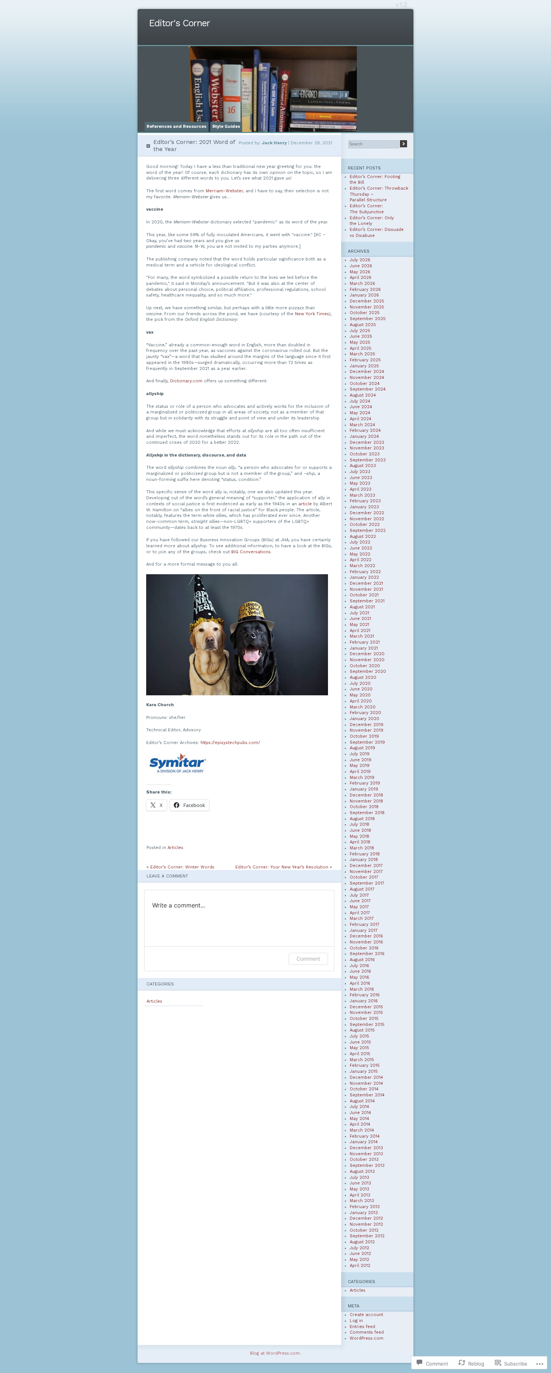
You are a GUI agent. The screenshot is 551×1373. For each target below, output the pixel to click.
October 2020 (365, 665)
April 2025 (360, 348)
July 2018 (359, 824)
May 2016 (359, 977)
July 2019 (360, 754)
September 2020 (368, 671)
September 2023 (368, 460)
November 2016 (366, 942)
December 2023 (367, 442)
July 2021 (359, 613)
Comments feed (367, 1332)
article (305, 504)
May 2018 (359, 836)
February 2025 (365, 360)
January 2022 (364, 577)
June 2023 (361, 477)
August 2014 (362, 1101)
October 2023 (365, 454)
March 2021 (362, 636)
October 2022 (365, 524)
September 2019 (367, 742)
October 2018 (364, 806)
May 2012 (359, 1259)
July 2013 (359, 1177)
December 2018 (366, 795)
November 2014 (366, 1083)
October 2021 (364, 595)
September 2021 (367, 601)
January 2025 (364, 366)
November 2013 (366, 1153)
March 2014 (362, 1130)
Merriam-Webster (224, 191)
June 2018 (360, 830)
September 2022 (368, 530)
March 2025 (362, 354)
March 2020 (363, 707)
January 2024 (364, 436)
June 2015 (360, 1042)
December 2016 (366, 936)
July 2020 (360, 683)
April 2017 (360, 912)
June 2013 (360, 1183)
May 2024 (360, 412)
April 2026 (360, 277)
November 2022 (367, 519)
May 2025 (360, 342)
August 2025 (363, 324)
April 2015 (360, 1053)
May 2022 (360, 554)
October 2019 (364, 736)
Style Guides (226, 126)
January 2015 (364, 1071)
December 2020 (367, 653)
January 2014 (364, 1141)
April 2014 (360, 1124)
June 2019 (360, 760)
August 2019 (362, 748)
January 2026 (364, 295)
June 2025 (361, 336)
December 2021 (366, 583)
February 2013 (365, 1206)
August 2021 (362, 607)
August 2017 (362, 889)
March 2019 (362, 777)
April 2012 (360, 1265)
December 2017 (366, 865)
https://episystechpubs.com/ (230, 742)
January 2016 (364, 1001)
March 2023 (362, 495)
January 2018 (364, 859)
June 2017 (360, 900)
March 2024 (362, 424)
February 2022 (365, 571)
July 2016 (359, 965)
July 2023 (360, 471)
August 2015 (362, 1030)
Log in (356, 1320)
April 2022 (360, 559)
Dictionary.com (186, 381)
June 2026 (361, 266)
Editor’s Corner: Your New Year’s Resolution (281, 867)
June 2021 (360, 618)
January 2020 (364, 718)
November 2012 (366, 1224)
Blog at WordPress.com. (275, 1353)
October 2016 (364, 948)
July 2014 (359, 1106)
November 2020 (367, 659)
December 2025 (367, 301)
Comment (308, 958)
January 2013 (364, 1212)
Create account (366, 1314)
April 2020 (361, 701)
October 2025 (365, 312)
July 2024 (360, 401)
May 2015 (359, 1047)
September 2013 (367, 1165)
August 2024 (363, 395)
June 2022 (361, 548)
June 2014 (360, 1112)
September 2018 (367, 812)
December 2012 (366, 1218)
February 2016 (365, 995)
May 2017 (359, 906)
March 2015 (362, 1059)
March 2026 (362, 283)
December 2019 (366, 724)
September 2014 (367, 1095)
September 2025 (368, 318)
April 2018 (360, 842)
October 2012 (364, 1230)
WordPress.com (366, 1338)
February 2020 (365, 712)
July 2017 (359, 895)
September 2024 (368, 389)
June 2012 (360, 1253)
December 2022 (367, 513)
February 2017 (364, 924)
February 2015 (365, 1065)
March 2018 (362, 848)
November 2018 (366, 801)
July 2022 (360, 542)
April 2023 (360, 489)
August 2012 (362, 1242)
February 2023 (365, 501)
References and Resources (177, 126)
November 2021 (366, 589)
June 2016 (360, 971)
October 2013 (364, 1159)
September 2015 (367, 1024)
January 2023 (364, 507)
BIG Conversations (251, 551)
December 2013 (366, 1147)
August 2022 (363, 536)
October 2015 (364, 1018)
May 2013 (359, 1189)
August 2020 (363, 677)
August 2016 (362, 959)
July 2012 (359, 1248)
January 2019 (364, 789)
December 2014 (366, 1077)
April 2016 (360, 983)
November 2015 (366, 1012)
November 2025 (367, 307)
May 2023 (360, 483)
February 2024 (365, 430)
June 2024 (361, 406)
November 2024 (367, 377)
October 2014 (364, 1089)
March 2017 (362, 918)
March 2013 (362, 1200)
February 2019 (365, 783)
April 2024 (360, 418)
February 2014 (365, 1136)
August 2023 (363, 465)
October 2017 (364, 877)
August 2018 (362, 818)
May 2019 (360, 765)
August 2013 (362, 1171)
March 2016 (362, 989)
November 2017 (366, 871)
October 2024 (365, 383)
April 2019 (360, 771)
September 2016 (367, 953)
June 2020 (361, 689)
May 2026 (360, 272)
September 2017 (367, 883)
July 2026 (360, 260)
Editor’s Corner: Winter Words (182, 867)
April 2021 (360, 630)
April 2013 (360, 1195)
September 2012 (367, 1236)
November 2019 (366, 730)
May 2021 (359, 624)
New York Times (312, 313)
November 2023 (367, 448)
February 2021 (365, 642)
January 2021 (364, 648)
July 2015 (359, 1036)
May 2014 (359, 1118)
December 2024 (367, 371)
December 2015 (366, 1007)
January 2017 (363, 930)
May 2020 (360, 695)
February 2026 (365, 289)
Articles (175, 847)
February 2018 (365, 854)
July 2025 (360, 330)
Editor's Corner (179, 23)
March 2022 (362, 565)
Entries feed (362, 1326)
